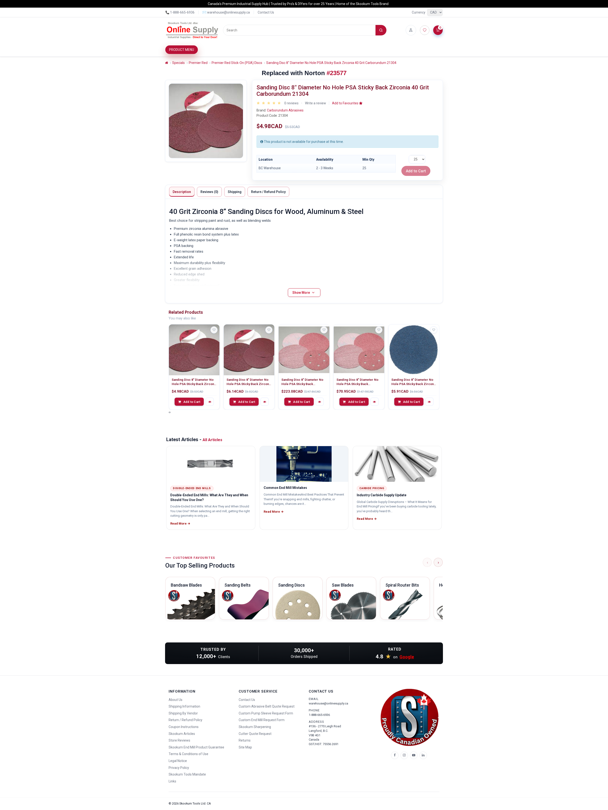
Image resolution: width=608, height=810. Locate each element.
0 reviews (291, 103)
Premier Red (198, 63)
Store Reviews (179, 740)
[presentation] (169, 412)
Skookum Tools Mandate (187, 774)
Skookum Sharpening (255, 727)
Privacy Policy (179, 768)
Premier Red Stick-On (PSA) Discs (237, 63)
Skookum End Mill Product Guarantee (196, 747)
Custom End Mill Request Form (262, 720)
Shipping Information (184, 706)
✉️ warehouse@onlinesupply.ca (226, 12)
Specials (178, 63)
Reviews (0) (209, 192)
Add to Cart (416, 171)
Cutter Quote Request (255, 734)
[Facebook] (395, 755)
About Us (175, 700)
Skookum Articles (182, 734)
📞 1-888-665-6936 (180, 12)
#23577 (337, 73)
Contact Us (266, 12)
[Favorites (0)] (424, 30)
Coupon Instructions (184, 727)
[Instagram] (404, 755)
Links (172, 781)
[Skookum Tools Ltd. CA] (192, 30)
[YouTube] (414, 755)
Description (182, 192)
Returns (245, 740)
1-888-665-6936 (319, 715)
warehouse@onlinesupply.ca (328, 703)
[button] (347, 103)
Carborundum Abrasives (285, 110)
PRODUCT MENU (181, 50)
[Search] (380, 30)
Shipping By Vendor (183, 713)
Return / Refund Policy (268, 192)
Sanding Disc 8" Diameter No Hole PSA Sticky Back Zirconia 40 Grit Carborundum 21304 (331, 63)
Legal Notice (178, 761)
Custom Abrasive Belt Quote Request (266, 706)
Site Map (245, 747)
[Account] (411, 30)
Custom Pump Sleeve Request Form (266, 713)
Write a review (315, 103)
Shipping (235, 192)
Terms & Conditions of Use (188, 754)
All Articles (212, 440)
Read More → (180, 523)
